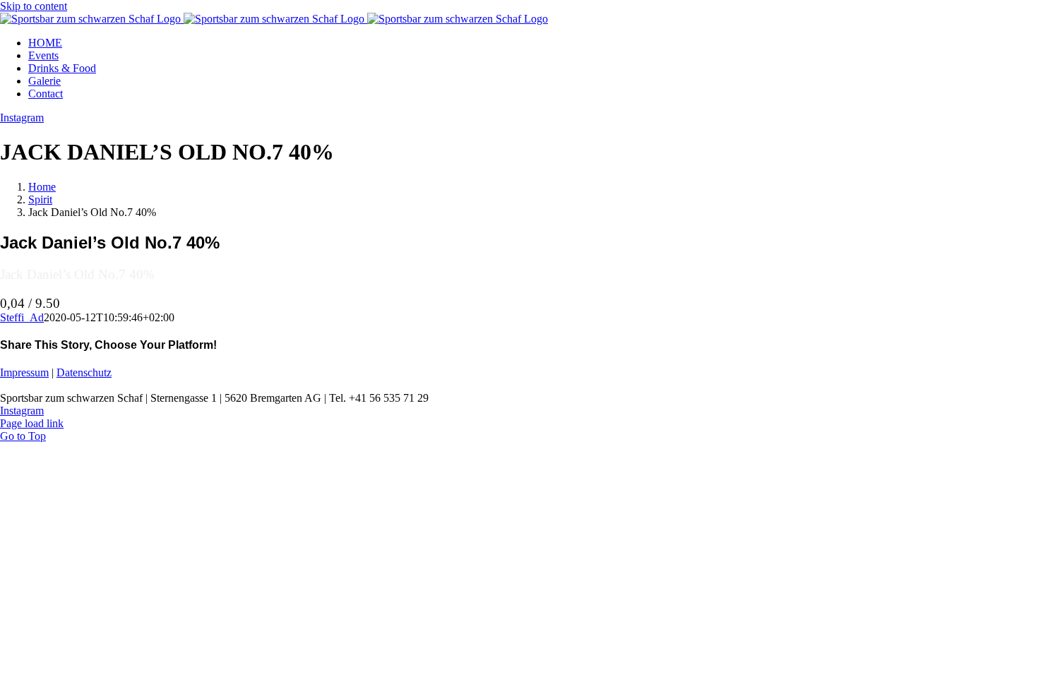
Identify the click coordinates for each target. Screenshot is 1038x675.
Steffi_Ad (22, 317)
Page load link (32, 423)
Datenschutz (84, 372)
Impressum (24, 372)
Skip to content (33, 6)
